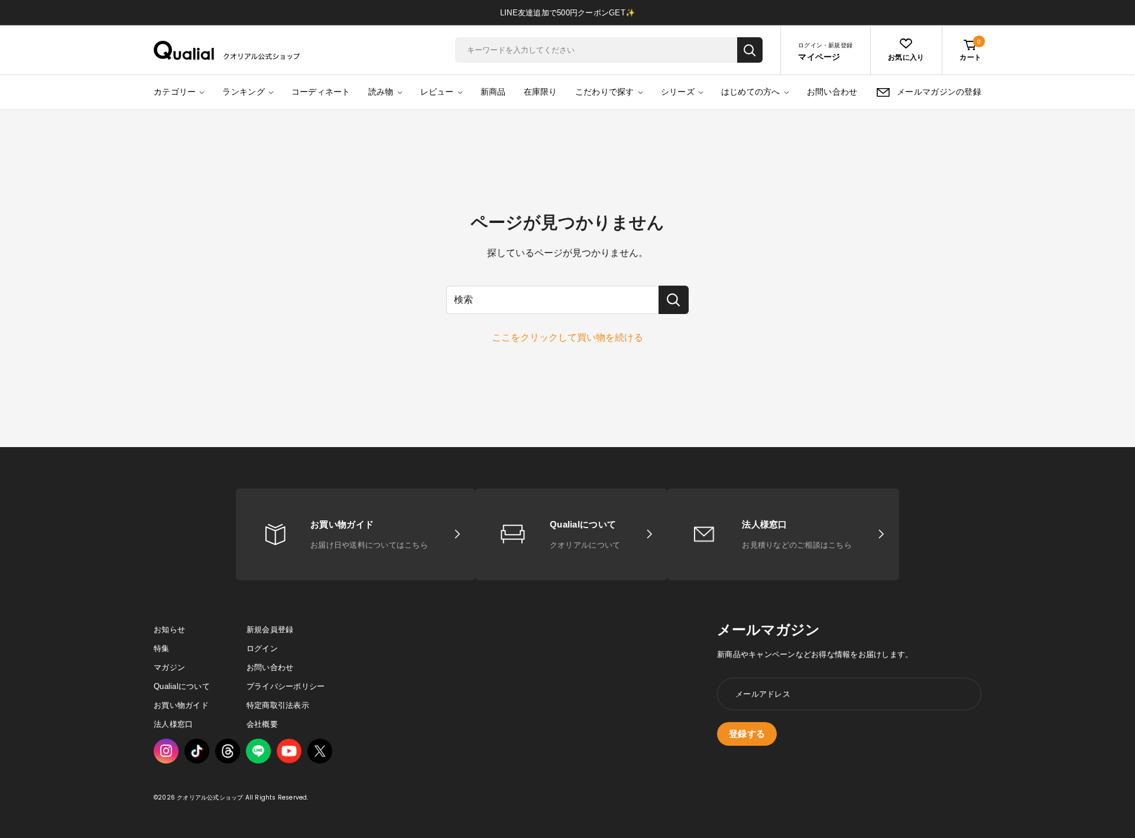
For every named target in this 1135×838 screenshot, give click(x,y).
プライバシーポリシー (286, 686)
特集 (162, 648)
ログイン (262, 648)
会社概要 (262, 724)
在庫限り (540, 91)
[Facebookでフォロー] (258, 751)
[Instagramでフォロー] (166, 751)
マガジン (169, 667)
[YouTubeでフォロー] (289, 751)
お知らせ (169, 629)
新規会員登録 (270, 629)
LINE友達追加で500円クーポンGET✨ (567, 12)
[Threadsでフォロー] (227, 751)
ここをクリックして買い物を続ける (567, 337)
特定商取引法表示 (278, 705)
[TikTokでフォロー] (196, 751)
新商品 (493, 91)
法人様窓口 (173, 724)
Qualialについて (182, 686)
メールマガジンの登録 (939, 91)
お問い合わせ (832, 91)
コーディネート (321, 91)
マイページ (819, 57)
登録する (747, 734)
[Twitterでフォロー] (319, 751)
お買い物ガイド (181, 705)
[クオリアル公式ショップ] (227, 50)
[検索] (750, 50)
